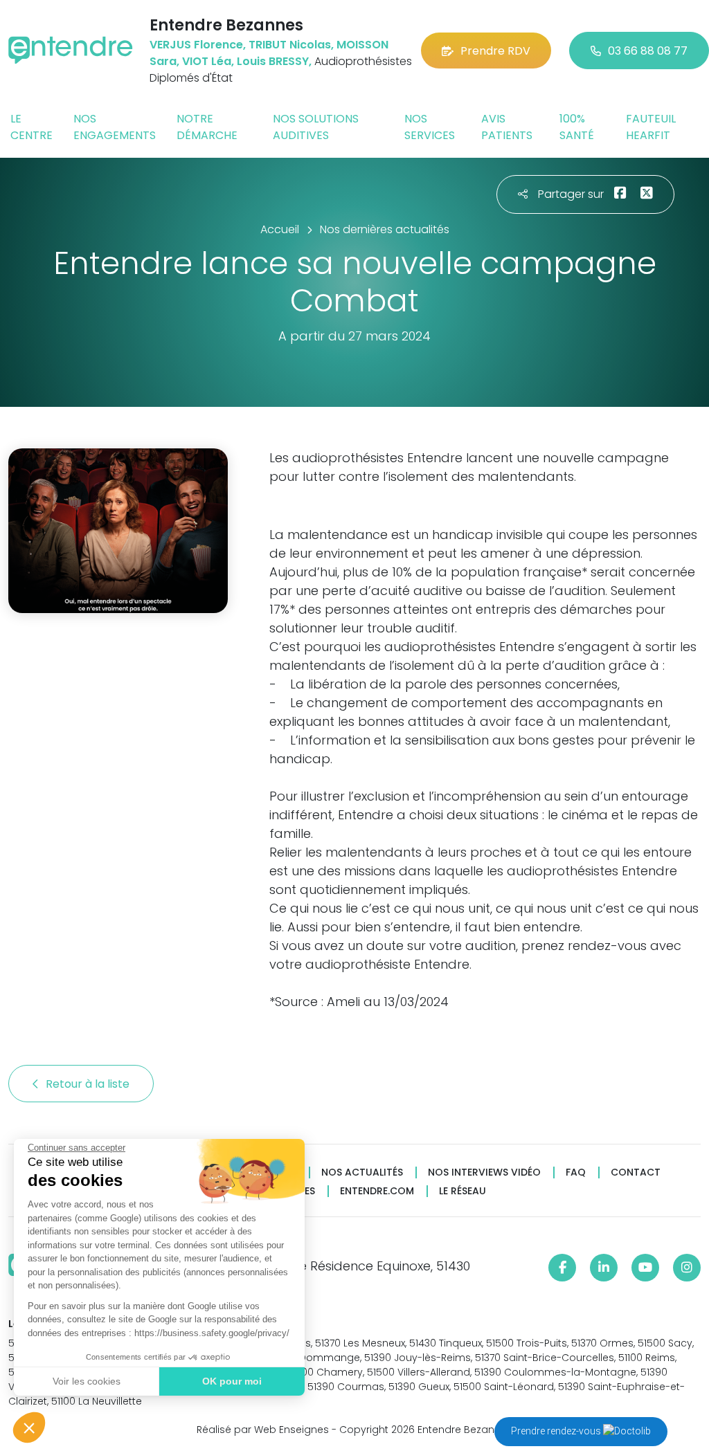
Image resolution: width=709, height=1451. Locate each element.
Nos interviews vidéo (484, 1172)
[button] (29, 1427)
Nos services (429, 127)
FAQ (576, 1172)
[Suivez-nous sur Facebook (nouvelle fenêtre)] (562, 1267)
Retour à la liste (89, 1084)
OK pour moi (232, 1381)
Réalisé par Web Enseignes (263, 1429)
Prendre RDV (495, 51)
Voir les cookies (86, 1381)
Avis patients (506, 127)
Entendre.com (377, 1191)
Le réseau (462, 1191)
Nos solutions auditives (316, 127)
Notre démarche (207, 127)
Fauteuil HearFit (651, 127)
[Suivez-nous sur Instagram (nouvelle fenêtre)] (687, 1267)
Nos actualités (362, 1172)
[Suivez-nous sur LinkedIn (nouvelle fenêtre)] (604, 1267)
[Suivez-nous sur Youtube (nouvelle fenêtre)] (645, 1267)
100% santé (576, 127)
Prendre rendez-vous (557, 1430)
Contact (636, 1172)
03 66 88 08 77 (648, 51)
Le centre (31, 127)
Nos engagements (114, 127)
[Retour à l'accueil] (70, 50)
